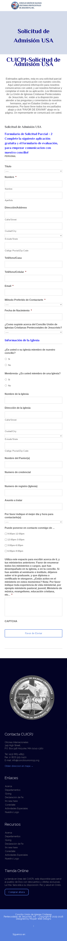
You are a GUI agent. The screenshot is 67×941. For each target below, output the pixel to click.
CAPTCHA (11, 621)
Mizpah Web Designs (40, 919)
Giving (8, 793)
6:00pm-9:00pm (15, 551)
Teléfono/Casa (13, 258)
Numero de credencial (18, 472)
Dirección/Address (16, 207)
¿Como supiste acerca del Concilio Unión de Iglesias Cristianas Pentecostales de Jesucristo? (33, 326)
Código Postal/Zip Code (17, 250)
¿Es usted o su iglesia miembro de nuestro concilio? (30, 351)
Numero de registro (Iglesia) (21, 486)
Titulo (8, 166)
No (9, 365)
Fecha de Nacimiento (18, 310)
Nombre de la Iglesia (17, 394)
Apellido (9, 200)
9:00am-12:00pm (15, 533)
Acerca (8, 786)
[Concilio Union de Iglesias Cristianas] (35, 5)
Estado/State (11, 239)
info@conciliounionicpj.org (25, 760)
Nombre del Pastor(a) (17, 458)
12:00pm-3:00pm (15, 539)
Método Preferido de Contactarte (25, 300)
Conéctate (10, 805)
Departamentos (12, 790)
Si (9, 359)
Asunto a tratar (13, 500)
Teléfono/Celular (15, 272)
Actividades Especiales (16, 808)
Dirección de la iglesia (18, 408)
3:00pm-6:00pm (15, 545)
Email (9, 286)
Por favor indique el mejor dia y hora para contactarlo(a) (29, 516)
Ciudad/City (10, 231)
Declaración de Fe (14, 797)
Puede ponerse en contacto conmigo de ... (30, 528)
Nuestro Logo (12, 812)
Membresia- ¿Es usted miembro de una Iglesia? (33, 373)
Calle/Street (11, 219)
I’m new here (11, 801)
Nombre (10, 177)
